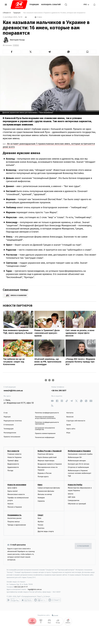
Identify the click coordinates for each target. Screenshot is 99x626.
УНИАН (16, 45)
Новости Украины (14, 457)
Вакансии (69, 417)
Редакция (7, 417)
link (52, 401)
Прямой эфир (12, 461)
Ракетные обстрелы (45, 454)
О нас (6, 413)
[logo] (19, 4)
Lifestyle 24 (7, 13)
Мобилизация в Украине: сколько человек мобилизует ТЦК (79, 473)
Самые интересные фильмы (49, 488)
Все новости (13, 451)
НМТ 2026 (71, 497)
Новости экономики (16, 485)
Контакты (69, 413)
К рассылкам (83, 546)
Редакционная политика (13, 421)
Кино (40, 485)
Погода (10, 471)
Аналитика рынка (14, 518)
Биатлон (41, 528)
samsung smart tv (54, 600)
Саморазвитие (73, 500)
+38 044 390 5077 (58, 390)
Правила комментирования (45, 433)
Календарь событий (51, 5)
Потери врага (43, 477)
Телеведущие (9, 429)
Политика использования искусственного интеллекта (45, 417)
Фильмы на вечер (45, 494)
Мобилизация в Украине (79, 451)
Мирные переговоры (46, 461)
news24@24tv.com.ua (13, 390)
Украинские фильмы (46, 491)
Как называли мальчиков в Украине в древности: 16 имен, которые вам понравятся (54, 13)
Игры (68, 433)
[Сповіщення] (94, 4)
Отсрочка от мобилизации (78, 467)
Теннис (40, 525)
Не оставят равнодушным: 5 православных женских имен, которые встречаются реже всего (49, 145)
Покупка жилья (13, 522)
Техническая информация (44, 437)
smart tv (40, 600)
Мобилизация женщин (77, 461)
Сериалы (41, 501)
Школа (70, 494)
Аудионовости (13, 467)
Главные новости (14, 454)
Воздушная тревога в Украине (50, 464)
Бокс (39, 518)
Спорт (40, 515)
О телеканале (9, 425)
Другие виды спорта (46, 531)
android (13, 600)
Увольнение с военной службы (80, 454)
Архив (68, 425)
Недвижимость (14, 515)
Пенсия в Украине (14, 507)
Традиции (34, 5)
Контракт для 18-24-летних (78, 464)
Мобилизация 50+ (75, 457)
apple (26, 600)
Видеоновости (13, 464)
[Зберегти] (87, 52)
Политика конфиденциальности (47, 413)
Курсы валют (12, 491)
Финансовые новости (16, 494)
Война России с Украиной (49, 451)
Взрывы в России (44, 473)
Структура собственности (75, 421)
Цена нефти (12, 488)
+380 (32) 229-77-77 (21, 587)
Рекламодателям (10, 433)
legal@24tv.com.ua (35, 589)
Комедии (41, 498)
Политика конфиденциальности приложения (47, 423)
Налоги (10, 504)
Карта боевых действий (47, 457)
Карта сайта (70, 429)
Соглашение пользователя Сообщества (45, 428)
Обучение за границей (77, 504)
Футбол (41, 522)
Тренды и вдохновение (16, 525)
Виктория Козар (17, 40)
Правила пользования (12, 437)
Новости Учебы (75, 485)
